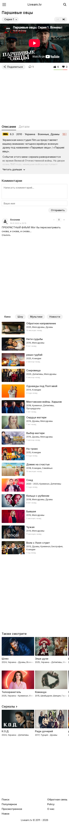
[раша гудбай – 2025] (34, 359)
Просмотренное (12, 809)
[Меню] (4, 4)
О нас (50, 809)
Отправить (58, 210)
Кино (7, 316)
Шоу (20, 316)
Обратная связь (57, 799)
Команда (40, 692)
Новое (5, 813)
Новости (54, 316)
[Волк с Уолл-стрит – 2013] (34, 547)
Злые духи (41, 658)
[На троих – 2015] (34, 453)
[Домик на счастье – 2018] (34, 469)
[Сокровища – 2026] (34, 375)
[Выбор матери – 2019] (34, 438)
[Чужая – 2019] (34, 532)
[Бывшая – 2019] (34, 516)
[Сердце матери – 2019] (34, 422)
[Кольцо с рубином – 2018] (34, 500)
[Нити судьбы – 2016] (34, 344)
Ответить (6, 235)
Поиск (5, 799)
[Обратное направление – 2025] (34, 328)
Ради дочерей (44, 731)
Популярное (9, 804)
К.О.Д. (5, 731)
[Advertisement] (34, 96)
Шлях (5, 658)
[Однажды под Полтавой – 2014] (34, 391)
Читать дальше (12, 169)
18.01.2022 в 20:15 (18, 223)
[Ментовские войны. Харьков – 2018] (34, 406)
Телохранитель (11, 692)
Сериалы (8, 706)
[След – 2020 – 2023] (34, 485)
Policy (51, 804)
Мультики (36, 316)
